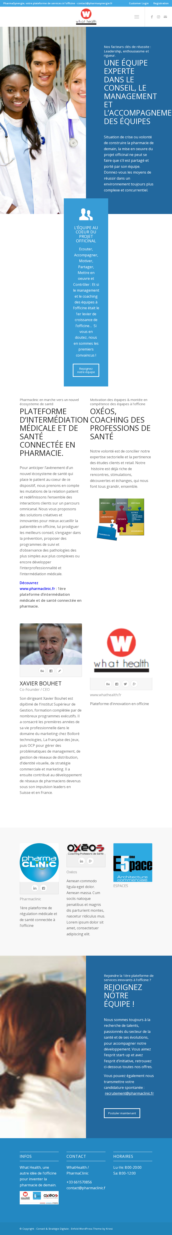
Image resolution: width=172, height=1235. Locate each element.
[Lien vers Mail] (165, 16)
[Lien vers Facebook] (151, 16)
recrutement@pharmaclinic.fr (129, 1093)
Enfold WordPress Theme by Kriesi (92, 1228)
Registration (161, 3)
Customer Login (139, 3)
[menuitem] (139, 3)
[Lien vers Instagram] (158, 16)
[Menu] (136, 17)
